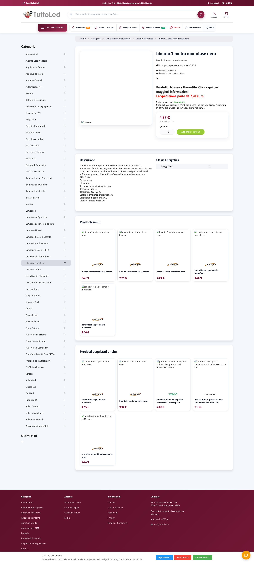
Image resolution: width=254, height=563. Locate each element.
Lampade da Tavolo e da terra (40, 224)
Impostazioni (164, 557)
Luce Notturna (32, 289)
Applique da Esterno (35, 67)
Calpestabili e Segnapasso (38, 106)
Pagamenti (113, 512)
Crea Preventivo (115, 507)
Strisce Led (31, 387)
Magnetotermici (33, 295)
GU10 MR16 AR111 (35, 171)
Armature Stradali (34, 80)
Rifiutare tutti (183, 557)
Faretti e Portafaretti (35, 126)
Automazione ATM (34, 87)
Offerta (29, 308)
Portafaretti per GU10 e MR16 (40, 354)
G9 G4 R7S (31, 158)
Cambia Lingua (71, 507)
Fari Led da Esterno (35, 152)
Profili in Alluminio (35, 367)
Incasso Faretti (33, 197)
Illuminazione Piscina (36, 191)
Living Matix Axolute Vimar (38, 282)
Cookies (111, 502)
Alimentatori (32, 54)
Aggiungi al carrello (190, 131)
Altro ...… (25, 548)
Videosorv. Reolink (34, 419)
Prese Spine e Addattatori (38, 360)
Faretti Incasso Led (35, 139)
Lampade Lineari (34, 230)
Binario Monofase (35, 263)
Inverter (29, 204)
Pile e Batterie (32, 328)
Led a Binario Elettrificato (38, 256)
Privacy (111, 518)
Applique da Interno (35, 74)
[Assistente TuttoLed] (246, 555)
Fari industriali (32, 145)
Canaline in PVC (33, 113)
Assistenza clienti (72, 502)
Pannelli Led (31, 315)
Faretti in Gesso (33, 132)
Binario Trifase (34, 269)
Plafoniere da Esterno (36, 334)
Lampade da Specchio (36, 217)
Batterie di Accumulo (36, 100)
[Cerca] (200, 14)
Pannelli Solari (33, 321)
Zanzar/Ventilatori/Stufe (37, 426)
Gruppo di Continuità (36, 165)
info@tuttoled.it (161, 524)
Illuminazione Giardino (36, 184)
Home (83, 38)
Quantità (164, 126)
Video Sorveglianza (35, 413)
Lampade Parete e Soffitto (38, 237)
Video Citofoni (33, 406)
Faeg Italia (31, 119)
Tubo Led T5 (31, 400)
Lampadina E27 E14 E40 (37, 250)
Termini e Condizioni (117, 523)
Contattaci (214, 3)
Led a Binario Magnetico (37, 276)
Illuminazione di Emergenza (39, 178)
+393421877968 (160, 519)
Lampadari (31, 211)
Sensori (29, 374)
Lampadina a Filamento (37, 243)
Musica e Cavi (32, 302)
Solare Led (31, 380)
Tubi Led (30, 393)
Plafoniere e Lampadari (37, 347)
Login (67, 518)
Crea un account (72, 512)
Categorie (96, 38)
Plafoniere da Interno (36, 341)
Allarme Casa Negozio (36, 61)
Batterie (29, 93)
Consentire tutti (202, 557)
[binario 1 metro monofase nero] (25, 442)
